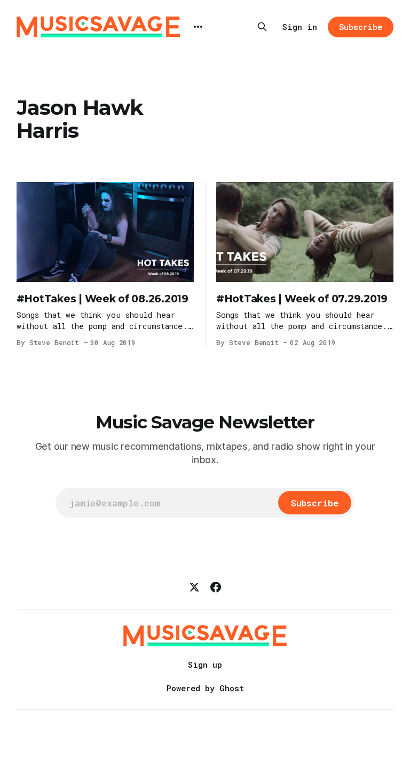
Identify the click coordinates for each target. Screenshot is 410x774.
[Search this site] (262, 26)
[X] (194, 587)
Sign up (205, 664)
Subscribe (360, 26)
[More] (198, 26)
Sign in (299, 26)
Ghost (231, 688)
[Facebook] (215, 587)
